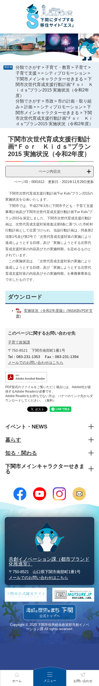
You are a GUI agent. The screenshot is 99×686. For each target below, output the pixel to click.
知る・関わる (21, 453)
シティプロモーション (66, 73)
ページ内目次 (50, 171)
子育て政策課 (19, 342)
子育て (81, 67)
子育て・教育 (57, 67)
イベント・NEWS (26, 426)
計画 (28, 107)
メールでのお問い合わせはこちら (35, 362)
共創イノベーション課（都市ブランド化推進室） (49, 561)
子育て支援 (26, 73)
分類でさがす (28, 67)
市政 (49, 101)
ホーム (17, 681)
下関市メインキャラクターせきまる (49, 79)
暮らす (13, 440)
